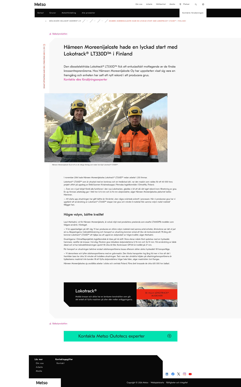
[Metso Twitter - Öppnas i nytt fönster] (178, 374)
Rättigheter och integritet (177, 382)
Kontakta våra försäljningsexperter (85, 79)
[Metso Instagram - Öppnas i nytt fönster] (184, 374)
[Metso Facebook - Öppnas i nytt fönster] (172, 374)
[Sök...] (196, 4)
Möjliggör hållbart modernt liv (65, 21)
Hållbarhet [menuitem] (161, 4)
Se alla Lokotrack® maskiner (157, 294)
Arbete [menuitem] (149, 4)
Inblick (89, 21)
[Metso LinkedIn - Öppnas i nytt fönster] (167, 374)
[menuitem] (184, 4)
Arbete (39, 367)
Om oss (40, 363)
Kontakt (61, 363)
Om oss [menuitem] (139, 4)
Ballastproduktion (59, 34)
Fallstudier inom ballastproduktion (104, 21)
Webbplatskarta (157, 382)
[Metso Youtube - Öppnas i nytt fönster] (190, 374)
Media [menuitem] (172, 4)
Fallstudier (96, 21)
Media (39, 371)
